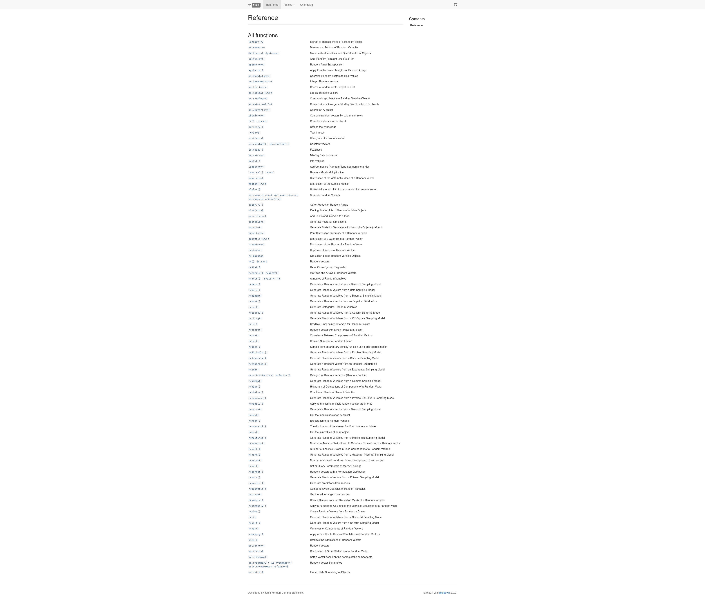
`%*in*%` (254, 132)
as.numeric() (286, 195)
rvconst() (255, 329)
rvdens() (254, 347)
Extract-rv (256, 42)
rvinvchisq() (257, 398)
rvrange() (255, 494)
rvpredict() (257, 483)
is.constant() (258, 144)
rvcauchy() (256, 312)
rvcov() (254, 335)
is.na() (257, 155)
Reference (272, 4)
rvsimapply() (257, 506)
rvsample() (256, 500)
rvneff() (254, 449)
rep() (255, 250)
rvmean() (254, 420)
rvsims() (254, 511)
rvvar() (254, 528)
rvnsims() (255, 460)
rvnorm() (254, 454)
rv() (251, 261)
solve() (257, 545)
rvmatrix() (256, 273)
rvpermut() (256, 471)
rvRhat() (254, 267)
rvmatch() (255, 409)
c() (262, 121)
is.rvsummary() (281, 562)
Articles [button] (288, 4)
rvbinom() (255, 295)
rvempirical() (258, 364)
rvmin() (254, 432)
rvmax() (254, 415)
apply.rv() (256, 70)
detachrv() (256, 127)
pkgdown (444, 592)
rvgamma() (255, 381)
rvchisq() (255, 318)
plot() (256, 210)
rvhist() (254, 386)
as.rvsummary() (259, 562)
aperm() (257, 64)
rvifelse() (256, 392)
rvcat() (254, 307)
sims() (253, 540)
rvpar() (254, 466)
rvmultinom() (257, 437)
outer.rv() (256, 204)
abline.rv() (257, 59)
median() (257, 183)
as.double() (260, 76)
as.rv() (258, 98)
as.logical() (260, 93)
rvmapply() (256, 403)
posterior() (257, 221)
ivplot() (254, 161)
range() (257, 244)
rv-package (256, 256)
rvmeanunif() (257, 426)
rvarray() (272, 273)
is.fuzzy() (256, 149)
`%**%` (269, 172)
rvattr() (254, 278)
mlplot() (254, 189)
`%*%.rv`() (256, 172)
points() (257, 216)
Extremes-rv (257, 47)
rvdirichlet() (258, 352)
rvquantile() (257, 488)
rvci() (253, 324)
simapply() (256, 534)
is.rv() (262, 261)
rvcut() (254, 341)
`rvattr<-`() (271, 278)
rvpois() (254, 477)
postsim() (255, 227)
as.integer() (260, 81)
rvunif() (254, 523)
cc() (251, 121)
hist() (256, 138)
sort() (256, 551)
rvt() (252, 517)
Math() (256, 53)
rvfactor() (283, 375)
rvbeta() (254, 290)
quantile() (259, 239)
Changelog (306, 4)
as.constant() (279, 144)
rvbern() (254, 284)
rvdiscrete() (257, 358)
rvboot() (254, 301)
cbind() (257, 115)
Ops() (272, 53)
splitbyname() (258, 557)
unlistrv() (256, 572)
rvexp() (254, 369)
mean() (256, 178)
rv (249, 4)
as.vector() (260, 110)
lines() (257, 166)
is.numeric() (260, 195)
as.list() (258, 87)
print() (257, 233)
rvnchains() (257, 443)
